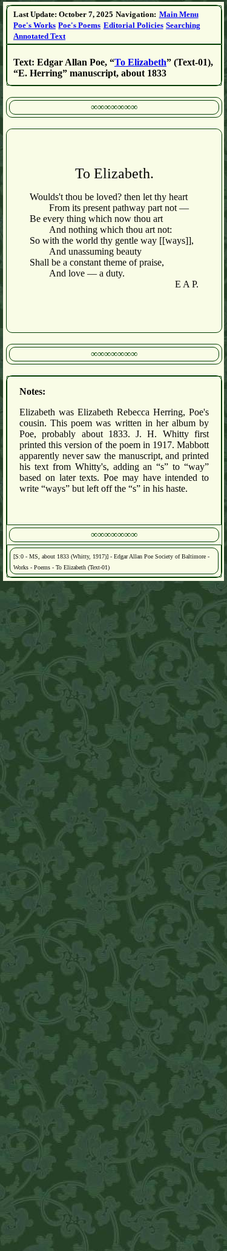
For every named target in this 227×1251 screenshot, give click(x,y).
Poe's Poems (79, 25)
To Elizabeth (140, 62)
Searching (183, 25)
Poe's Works (34, 25)
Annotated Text (39, 36)
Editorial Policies (133, 25)
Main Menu (179, 14)
